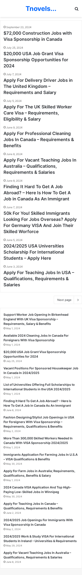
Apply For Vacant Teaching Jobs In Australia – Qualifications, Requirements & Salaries (39, 166)
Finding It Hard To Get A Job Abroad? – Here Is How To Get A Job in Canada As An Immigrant (37, 192)
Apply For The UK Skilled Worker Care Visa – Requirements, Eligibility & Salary (37, 113)
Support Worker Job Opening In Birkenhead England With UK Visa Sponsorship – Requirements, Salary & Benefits (35, 319)
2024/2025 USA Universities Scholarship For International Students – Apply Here (33, 252)
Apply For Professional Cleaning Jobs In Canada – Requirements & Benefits (38, 139)
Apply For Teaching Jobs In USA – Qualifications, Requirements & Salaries (38, 278)
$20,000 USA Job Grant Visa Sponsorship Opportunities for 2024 (35, 59)
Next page (64, 300)
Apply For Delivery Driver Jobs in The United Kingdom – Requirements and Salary (38, 86)
